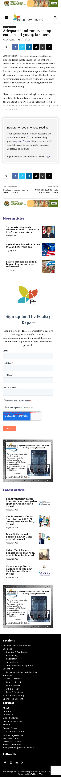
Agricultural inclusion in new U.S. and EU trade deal (23, 246)
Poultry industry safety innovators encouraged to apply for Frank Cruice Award (21, 503)
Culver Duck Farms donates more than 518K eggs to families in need (20, 553)
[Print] (42, 47)
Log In (48, 156)
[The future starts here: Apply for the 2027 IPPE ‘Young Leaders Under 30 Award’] (44, 521)
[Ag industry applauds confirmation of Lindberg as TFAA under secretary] (48, 232)
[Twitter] (22, 47)
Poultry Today (9, 27)
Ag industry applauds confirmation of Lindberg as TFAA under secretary (22, 230)
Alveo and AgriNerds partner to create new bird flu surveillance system (19, 570)
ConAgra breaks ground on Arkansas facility (15, 191)
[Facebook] (15, 47)
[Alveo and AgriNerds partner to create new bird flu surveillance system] (44, 570)
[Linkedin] (29, 47)
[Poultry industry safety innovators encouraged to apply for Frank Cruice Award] (44, 503)
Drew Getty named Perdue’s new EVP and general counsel (19, 537)
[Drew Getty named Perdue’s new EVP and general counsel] (44, 538)
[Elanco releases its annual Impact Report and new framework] (48, 266)
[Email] (36, 47)
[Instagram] (11, 763)
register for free (22, 141)
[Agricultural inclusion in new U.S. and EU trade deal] (48, 249)
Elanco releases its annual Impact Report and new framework (21, 264)
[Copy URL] (49, 47)
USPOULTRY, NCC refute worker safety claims (46, 191)
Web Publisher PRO (35, 774)
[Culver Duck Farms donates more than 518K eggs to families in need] (44, 554)
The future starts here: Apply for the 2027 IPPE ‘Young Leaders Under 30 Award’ (21, 520)
